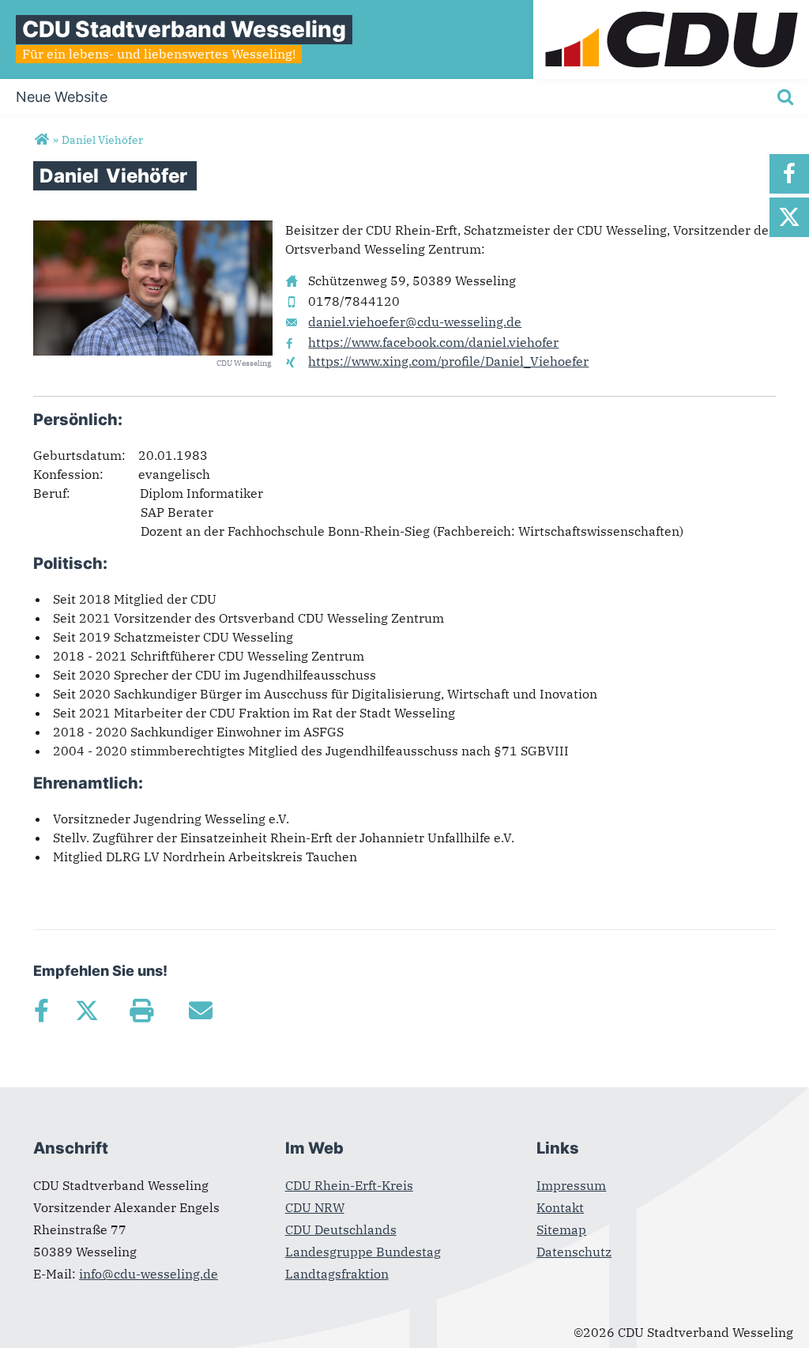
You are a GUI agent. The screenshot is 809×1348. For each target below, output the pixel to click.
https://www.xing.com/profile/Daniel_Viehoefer (448, 361)
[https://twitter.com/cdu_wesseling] (789, 217)
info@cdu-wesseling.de (148, 1274)
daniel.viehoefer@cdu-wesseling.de (414, 321)
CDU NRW (314, 1207)
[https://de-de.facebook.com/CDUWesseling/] (789, 174)
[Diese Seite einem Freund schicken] (200, 1010)
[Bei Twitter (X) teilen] (86, 1010)
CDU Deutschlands (341, 1229)
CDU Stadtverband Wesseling (184, 29)
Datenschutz (573, 1252)
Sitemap (561, 1229)
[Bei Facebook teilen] (41, 1010)
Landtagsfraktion (337, 1274)
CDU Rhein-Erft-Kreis (349, 1185)
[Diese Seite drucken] (141, 1010)
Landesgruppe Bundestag (363, 1252)
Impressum (571, 1185)
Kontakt (560, 1207)
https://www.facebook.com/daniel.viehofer (433, 342)
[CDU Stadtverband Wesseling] (41, 140)
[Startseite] (671, 9)
